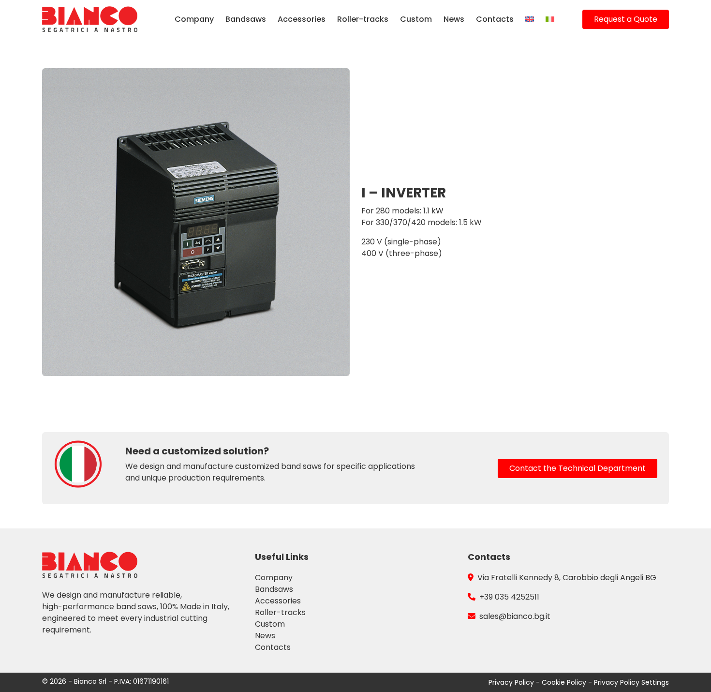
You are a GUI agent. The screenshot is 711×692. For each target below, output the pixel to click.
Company (194, 19)
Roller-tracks (362, 19)
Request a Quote (625, 19)
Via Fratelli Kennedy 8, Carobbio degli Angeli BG (566, 577)
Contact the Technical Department (577, 468)
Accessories (302, 19)
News (454, 19)
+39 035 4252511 (509, 596)
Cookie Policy (565, 682)
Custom (416, 19)
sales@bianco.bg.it (514, 616)
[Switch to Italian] (550, 19)
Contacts (495, 19)
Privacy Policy (512, 682)
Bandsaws (245, 19)
